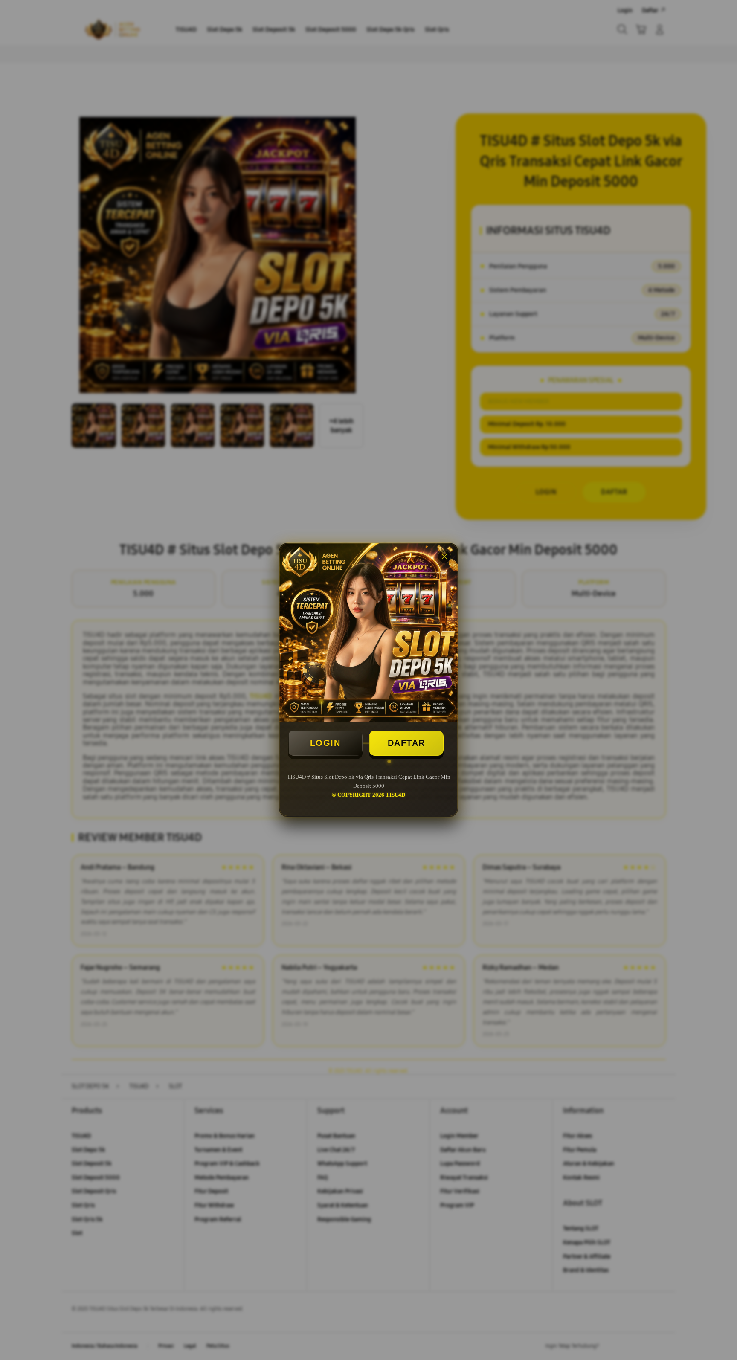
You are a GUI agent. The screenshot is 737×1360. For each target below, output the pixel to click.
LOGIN (325, 743)
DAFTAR (406, 743)
